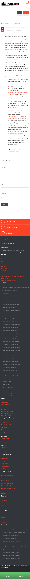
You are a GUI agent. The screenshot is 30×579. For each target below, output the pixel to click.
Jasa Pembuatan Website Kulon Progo (11, 558)
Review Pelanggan (5, 429)
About (11, 570)
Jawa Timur (3, 266)
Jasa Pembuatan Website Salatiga (10, 355)
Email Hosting (4, 468)
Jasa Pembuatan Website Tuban (10, 535)
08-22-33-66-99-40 (12, 227)
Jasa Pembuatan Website (7, 475)
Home (7, 570)
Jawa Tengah (4, 268)
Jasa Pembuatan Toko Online (9, 301)
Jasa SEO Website (7, 381)
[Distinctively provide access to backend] (10, 23)
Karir (2, 261)
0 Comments (9, 32)
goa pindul (3, 280)
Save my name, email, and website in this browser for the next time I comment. (14, 200)
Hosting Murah (4, 458)
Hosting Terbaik (4, 422)
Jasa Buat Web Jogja (6, 415)
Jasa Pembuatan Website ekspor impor (12, 324)
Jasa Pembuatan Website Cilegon (10, 561)
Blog (2, 505)
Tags (20, 570)
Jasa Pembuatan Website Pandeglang (11, 555)
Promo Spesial (4, 263)
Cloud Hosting (4, 463)
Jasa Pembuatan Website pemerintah (11, 347)
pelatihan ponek (6, 384)
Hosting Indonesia (5, 461)
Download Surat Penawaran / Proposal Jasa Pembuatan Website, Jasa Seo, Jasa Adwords (15, 289)
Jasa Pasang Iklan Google (7, 411)
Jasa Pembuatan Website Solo (10, 367)
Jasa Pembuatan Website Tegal (10, 373)
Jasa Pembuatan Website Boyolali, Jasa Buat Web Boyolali (13, 548)
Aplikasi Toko (4, 491)
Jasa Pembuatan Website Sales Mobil (11, 358)
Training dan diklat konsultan (9, 395)
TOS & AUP (3, 522)
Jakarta (3, 272)
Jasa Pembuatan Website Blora (10, 544)
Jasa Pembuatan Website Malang (10, 344)
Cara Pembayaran (5, 508)
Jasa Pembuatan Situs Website (8, 408)
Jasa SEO (3, 409)
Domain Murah (4, 402)
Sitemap (25, 570)
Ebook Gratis (4, 500)
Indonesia (3, 273)
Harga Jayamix (4, 276)
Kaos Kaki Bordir (12, 276)
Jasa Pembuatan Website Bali (9, 307)
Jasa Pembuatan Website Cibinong (11, 552)
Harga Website (6, 293)
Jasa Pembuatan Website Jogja (10, 330)
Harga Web (3, 493)
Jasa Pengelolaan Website (9, 378)
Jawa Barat (3, 270)
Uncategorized (18, 30)
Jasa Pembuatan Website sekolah (10, 361)
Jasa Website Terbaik (6, 424)
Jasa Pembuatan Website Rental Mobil (12, 353)
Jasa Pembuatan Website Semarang (11, 364)
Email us (9, 233)
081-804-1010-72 (11, 221)
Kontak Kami (4, 258)
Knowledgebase (4, 502)
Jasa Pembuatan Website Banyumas (11, 310)
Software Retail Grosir (8, 387)
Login (2, 514)
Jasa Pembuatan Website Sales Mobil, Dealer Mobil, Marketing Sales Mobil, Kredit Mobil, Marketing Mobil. (14, 531)
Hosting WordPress (5, 466)
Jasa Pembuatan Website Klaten (10, 338)
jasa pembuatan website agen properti (11, 304)
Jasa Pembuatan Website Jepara (10, 327)
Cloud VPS (3, 406)
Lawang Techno (10, 30)
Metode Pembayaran (6, 519)
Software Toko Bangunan (8, 393)
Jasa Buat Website (7, 296)
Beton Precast (20, 276)
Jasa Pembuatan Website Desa (10, 321)
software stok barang (7, 390)
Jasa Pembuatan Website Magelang (11, 341)
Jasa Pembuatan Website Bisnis (10, 316)
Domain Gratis (4, 427)
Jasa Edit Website (5, 480)
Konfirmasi (3, 517)
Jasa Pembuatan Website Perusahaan (11, 350)
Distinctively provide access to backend (16, 28)
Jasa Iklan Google (7, 298)
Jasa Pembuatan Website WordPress (11, 375)
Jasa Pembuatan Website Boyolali (10, 318)
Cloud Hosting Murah (6, 404)
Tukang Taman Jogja (11, 280)
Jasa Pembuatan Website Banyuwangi (11, 313)
